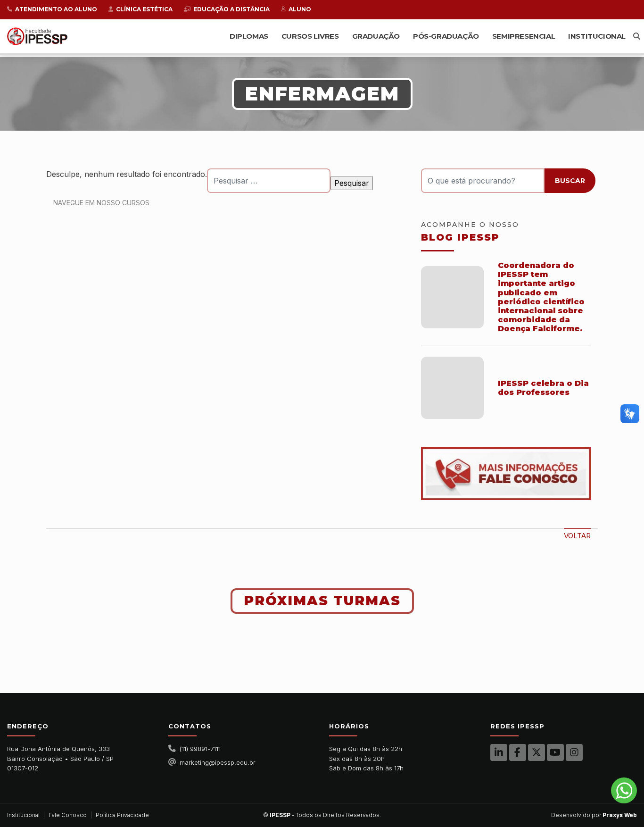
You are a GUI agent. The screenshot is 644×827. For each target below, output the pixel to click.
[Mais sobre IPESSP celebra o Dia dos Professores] (452, 388)
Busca (636, 36)
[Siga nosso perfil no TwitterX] (536, 752)
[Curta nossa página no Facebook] (517, 752)
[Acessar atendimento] (506, 473)
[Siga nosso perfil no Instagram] (574, 752)
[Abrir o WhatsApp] (624, 790)
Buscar (570, 180)
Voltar (577, 535)
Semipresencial (523, 36)
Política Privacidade (122, 815)
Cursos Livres (310, 36)
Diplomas (249, 36)
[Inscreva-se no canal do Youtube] (555, 752)
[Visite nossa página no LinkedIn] (498, 752)
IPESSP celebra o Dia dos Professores (543, 388)
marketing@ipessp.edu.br (218, 762)
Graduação (376, 36)
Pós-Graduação (446, 36)
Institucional (597, 36)
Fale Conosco (68, 815)
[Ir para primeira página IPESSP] (37, 36)
